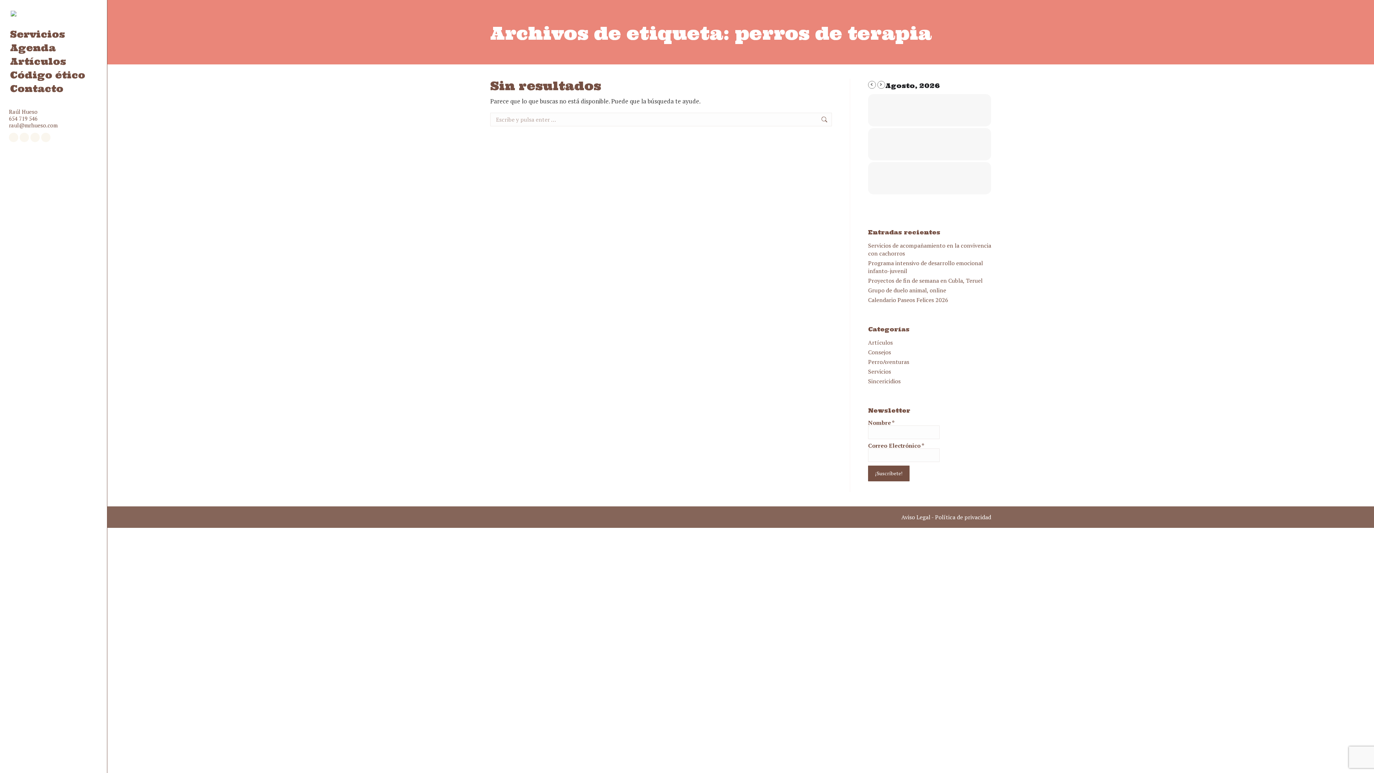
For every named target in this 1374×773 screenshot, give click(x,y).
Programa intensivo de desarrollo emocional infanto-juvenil (925, 267)
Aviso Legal (915, 517)
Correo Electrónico (896, 445)
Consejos (879, 352)
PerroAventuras (888, 362)
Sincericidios (884, 381)
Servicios (879, 371)
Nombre (881, 423)
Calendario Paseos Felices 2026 (908, 300)
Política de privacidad (963, 517)
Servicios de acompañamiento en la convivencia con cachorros (929, 249)
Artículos (880, 342)
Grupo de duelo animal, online (907, 290)
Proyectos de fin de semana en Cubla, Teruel (925, 281)
